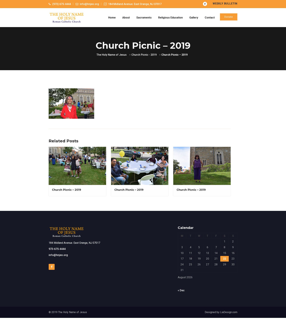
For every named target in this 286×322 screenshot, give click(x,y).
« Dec (181, 290)
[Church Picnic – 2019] (71, 103)
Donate (228, 17)
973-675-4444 (57, 248)
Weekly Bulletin (225, 3)
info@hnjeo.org (58, 255)
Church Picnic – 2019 (66, 189)
